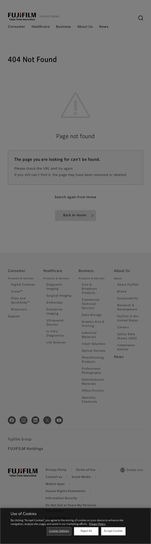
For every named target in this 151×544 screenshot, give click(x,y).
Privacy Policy (97, 524)
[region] (75, 526)
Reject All (86, 531)
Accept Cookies (113, 531)
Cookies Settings (59, 531)
